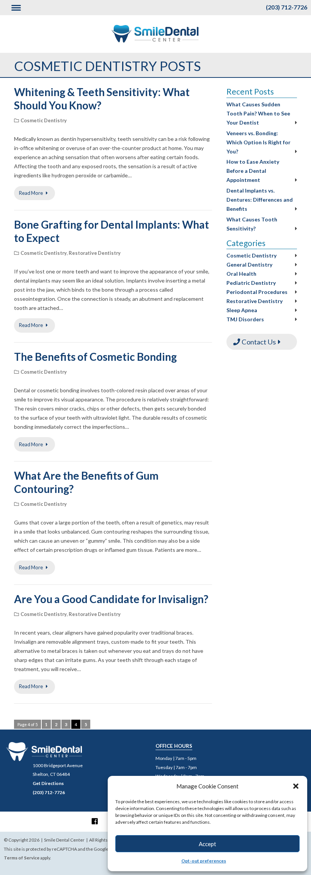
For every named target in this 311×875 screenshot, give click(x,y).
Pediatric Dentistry (251, 283)
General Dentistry (249, 264)
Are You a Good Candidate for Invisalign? (111, 598)
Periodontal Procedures (256, 292)
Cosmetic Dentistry (43, 120)
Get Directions (48, 783)
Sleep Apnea (241, 310)
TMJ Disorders (245, 319)
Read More (31, 193)
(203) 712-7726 (286, 7)
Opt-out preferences (203, 861)
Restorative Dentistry (95, 253)
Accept (207, 843)
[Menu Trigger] (16, 7)
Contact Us (258, 342)
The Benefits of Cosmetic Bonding (95, 356)
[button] (296, 786)
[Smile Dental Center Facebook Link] (95, 821)
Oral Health (241, 273)
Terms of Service (21, 858)
